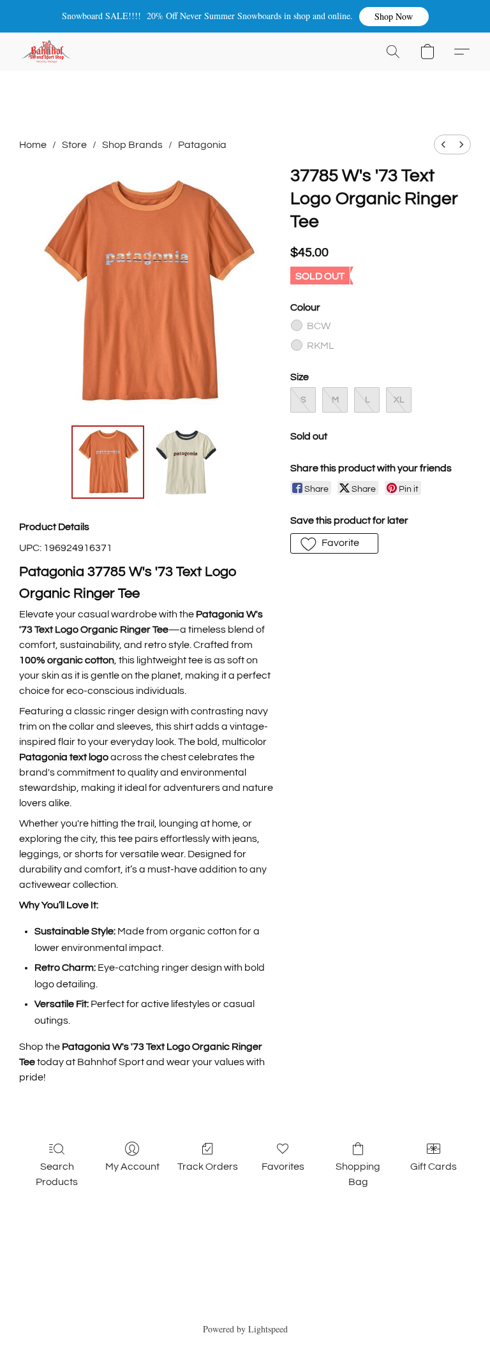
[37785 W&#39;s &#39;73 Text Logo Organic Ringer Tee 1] (186, 462)
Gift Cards (433, 1166)
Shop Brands (132, 145)
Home (33, 145)
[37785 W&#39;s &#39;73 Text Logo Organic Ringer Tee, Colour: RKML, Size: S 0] (108, 462)
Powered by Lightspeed (245, 1329)
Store (74, 145)
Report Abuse (245, 1306)
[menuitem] (443, 144)
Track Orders (207, 1166)
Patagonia (202, 145)
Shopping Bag (358, 1174)
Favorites (283, 1166)
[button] (394, 16)
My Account (132, 1166)
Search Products (57, 1174)
